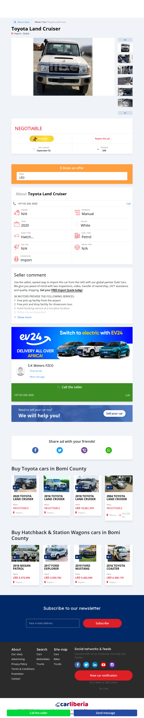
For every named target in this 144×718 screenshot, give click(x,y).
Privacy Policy (19, 664)
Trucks (40, 664)
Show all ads (36, 370)
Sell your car (114, 413)
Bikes (57, 659)
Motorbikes (43, 659)
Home (38, 21)
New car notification (103, 675)
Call (128, 203)
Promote (42, 138)
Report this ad (102, 138)
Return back (23, 21)
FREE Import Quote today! (67, 290)
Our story (16, 654)
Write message (37, 376)
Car (44, 21)
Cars (39, 654)
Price (21, 174)
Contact (15, 678)
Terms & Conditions (23, 669)
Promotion (17, 673)
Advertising (18, 659)
